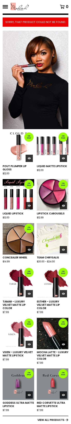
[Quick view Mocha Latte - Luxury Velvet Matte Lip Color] (63, 344)
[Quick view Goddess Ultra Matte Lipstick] (29, 395)
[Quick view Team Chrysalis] (63, 249)
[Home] (31, 7)
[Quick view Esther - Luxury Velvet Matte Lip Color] (63, 293)
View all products (50, 420)
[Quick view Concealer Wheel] (29, 249)
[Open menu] (5, 7)
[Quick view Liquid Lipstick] (29, 205)
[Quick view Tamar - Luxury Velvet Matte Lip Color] (29, 293)
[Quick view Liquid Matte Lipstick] (63, 158)
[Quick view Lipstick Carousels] (63, 205)
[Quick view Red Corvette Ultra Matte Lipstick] (63, 395)
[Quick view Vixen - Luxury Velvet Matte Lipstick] (29, 344)
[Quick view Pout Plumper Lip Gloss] (29, 158)
